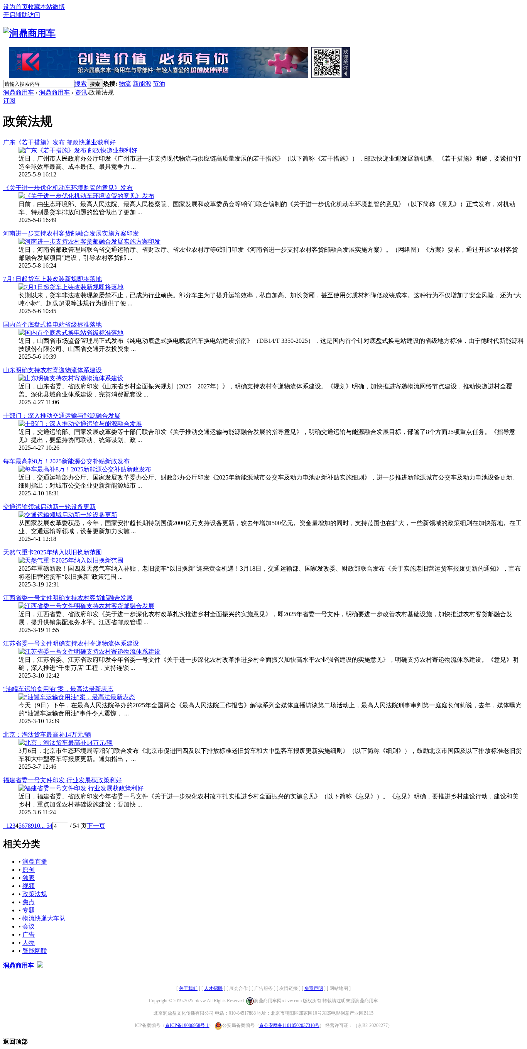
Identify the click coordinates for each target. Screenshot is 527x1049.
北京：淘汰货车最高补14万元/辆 (47, 734)
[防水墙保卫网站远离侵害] (40, 965)
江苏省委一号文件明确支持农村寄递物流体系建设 (71, 643)
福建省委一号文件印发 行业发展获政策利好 (62, 780)
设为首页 (15, 6)
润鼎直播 (34, 861)
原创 (28, 869)
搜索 (80, 83)
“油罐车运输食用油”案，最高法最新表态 (58, 689)
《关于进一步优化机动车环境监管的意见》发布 (68, 188)
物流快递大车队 (44, 918)
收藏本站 (40, 6)
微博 (58, 6)
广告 (28, 934)
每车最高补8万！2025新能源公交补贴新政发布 (66, 461)
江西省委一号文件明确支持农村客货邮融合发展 (68, 598)
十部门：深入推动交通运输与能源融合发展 (61, 415)
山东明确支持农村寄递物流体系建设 (52, 370)
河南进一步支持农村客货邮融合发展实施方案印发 (71, 233)
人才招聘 (213, 988)
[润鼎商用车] (29, 33)
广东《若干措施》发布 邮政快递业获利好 (59, 142)
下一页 (96, 825)
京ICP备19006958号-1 (187, 1025)
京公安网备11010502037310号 (289, 1025)
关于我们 (188, 988)
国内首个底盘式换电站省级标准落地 (52, 324)
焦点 (28, 902)
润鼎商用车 (18, 92)
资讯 (81, 92)
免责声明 (313, 988)
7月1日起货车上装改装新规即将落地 (52, 279)
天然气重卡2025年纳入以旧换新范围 (52, 552)
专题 (28, 910)
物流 (125, 83)
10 (37, 825)
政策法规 (34, 894)
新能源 (142, 83)
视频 (28, 886)
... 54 (46, 825)
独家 (28, 877)
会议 (28, 926)
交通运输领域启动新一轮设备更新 (49, 506)
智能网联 (34, 950)
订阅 (9, 100)
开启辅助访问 (21, 15)
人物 (28, 942)
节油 (159, 83)
